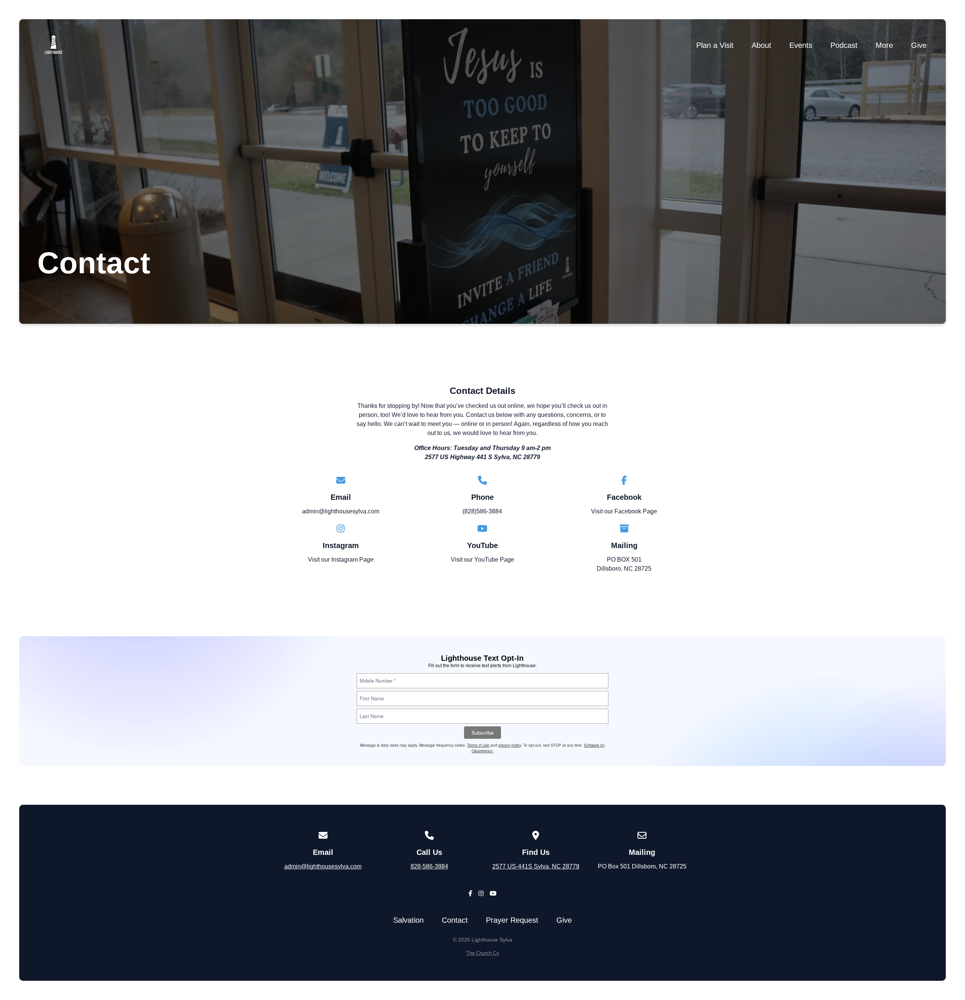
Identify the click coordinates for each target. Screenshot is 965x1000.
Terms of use (478, 745)
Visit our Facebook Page (624, 511)
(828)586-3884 (482, 511)
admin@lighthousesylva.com (340, 511)
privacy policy (509, 745)
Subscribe (482, 732)
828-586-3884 (429, 866)
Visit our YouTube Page (482, 559)
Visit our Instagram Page (341, 559)
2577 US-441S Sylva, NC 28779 (535, 866)
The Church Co (482, 953)
